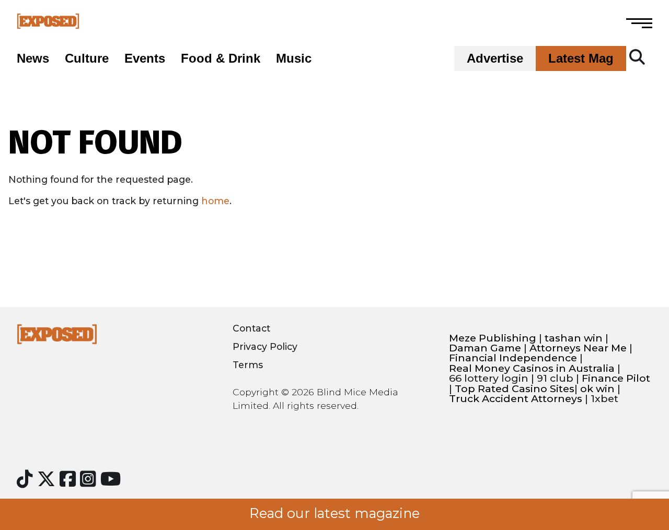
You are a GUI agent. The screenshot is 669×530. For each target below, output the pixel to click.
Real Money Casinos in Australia (532, 368)
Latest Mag (581, 58)
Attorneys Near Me (578, 348)
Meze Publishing (492, 338)
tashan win (574, 338)
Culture (87, 58)
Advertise (495, 58)
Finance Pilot (616, 378)
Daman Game (485, 348)
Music (294, 58)
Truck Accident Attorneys (515, 399)
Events (144, 58)
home (215, 200)
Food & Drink (220, 58)
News (33, 58)
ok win (597, 389)
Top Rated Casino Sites (514, 389)
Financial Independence (513, 358)
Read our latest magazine (334, 513)
